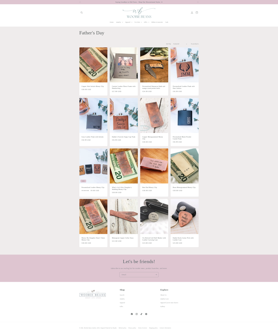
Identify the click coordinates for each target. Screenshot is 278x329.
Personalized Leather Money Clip (93, 187)
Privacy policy (132, 328)
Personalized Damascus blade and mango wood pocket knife (153, 87)
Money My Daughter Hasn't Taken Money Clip (93, 239)
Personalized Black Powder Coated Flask (182, 138)
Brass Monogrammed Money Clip (184, 187)
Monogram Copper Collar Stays (122, 238)
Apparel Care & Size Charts (169, 303)
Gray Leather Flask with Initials (92, 137)
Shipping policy (153, 328)
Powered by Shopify (111, 328)
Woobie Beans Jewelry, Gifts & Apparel (94, 328)
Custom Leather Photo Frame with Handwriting (123, 87)
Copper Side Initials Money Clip (93, 86)
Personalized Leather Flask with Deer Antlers (184, 87)
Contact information (165, 328)
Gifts (121, 306)
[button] (81, 12)
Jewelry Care (164, 299)
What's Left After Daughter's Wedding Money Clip (122, 188)
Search (122, 295)
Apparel (122, 303)
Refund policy (122, 328)
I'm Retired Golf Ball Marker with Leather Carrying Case (154, 239)
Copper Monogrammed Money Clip (152, 138)
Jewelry (122, 299)
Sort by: (168, 44)
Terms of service (142, 328)
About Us (163, 295)
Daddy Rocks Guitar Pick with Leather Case (183, 239)
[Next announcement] (198, 2)
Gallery (162, 306)
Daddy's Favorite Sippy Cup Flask (123, 137)
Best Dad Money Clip (149, 187)
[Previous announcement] (80, 2)
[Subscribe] (156, 274)
